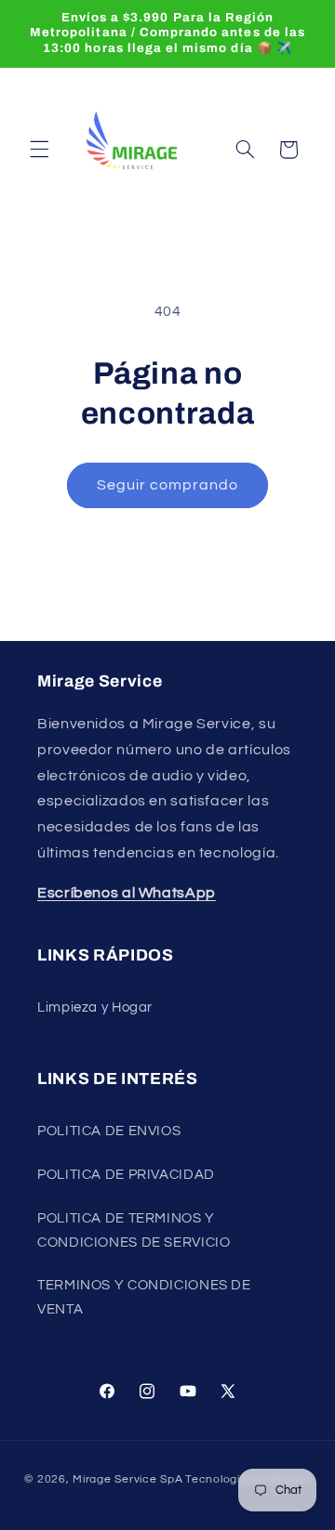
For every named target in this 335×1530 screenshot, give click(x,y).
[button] (39, 149)
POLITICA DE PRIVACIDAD (126, 1175)
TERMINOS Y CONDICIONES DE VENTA (144, 1297)
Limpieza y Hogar (95, 1007)
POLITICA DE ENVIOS (109, 1131)
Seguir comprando (168, 484)
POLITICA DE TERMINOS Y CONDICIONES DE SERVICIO (134, 1230)
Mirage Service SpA (127, 1479)
